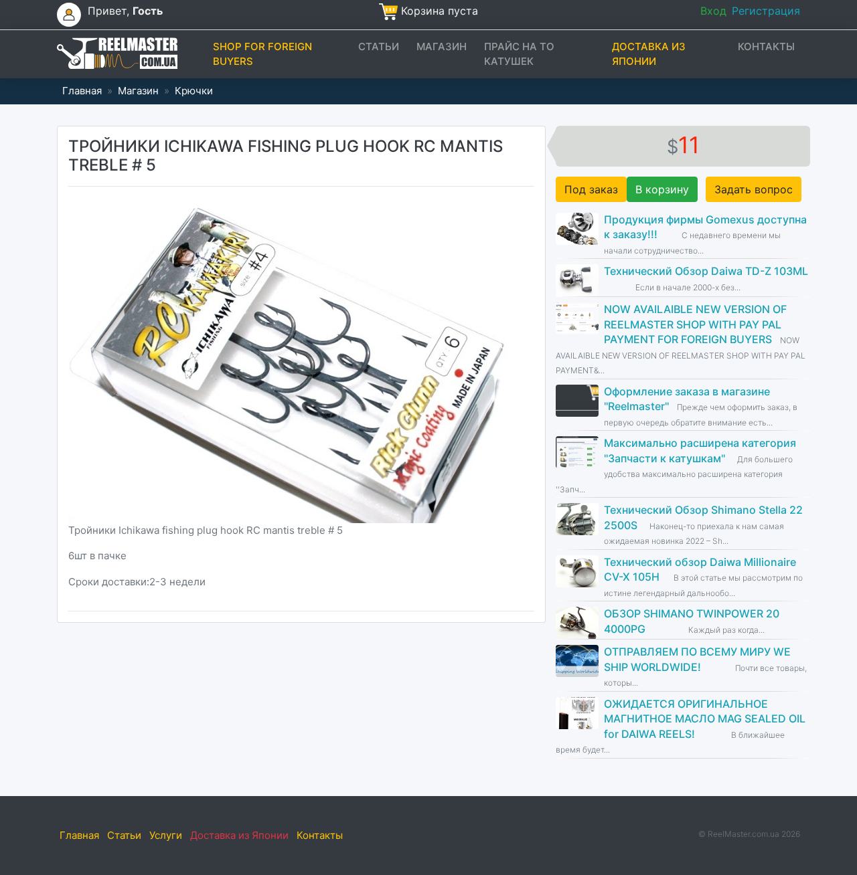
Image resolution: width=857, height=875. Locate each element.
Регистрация (766, 10)
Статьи (378, 46)
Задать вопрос (753, 189)
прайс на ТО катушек (519, 54)
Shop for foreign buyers (262, 54)
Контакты (766, 46)
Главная (82, 90)
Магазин (441, 46)
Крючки (194, 90)
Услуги (165, 835)
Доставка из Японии (649, 54)
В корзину (662, 189)
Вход (713, 10)
